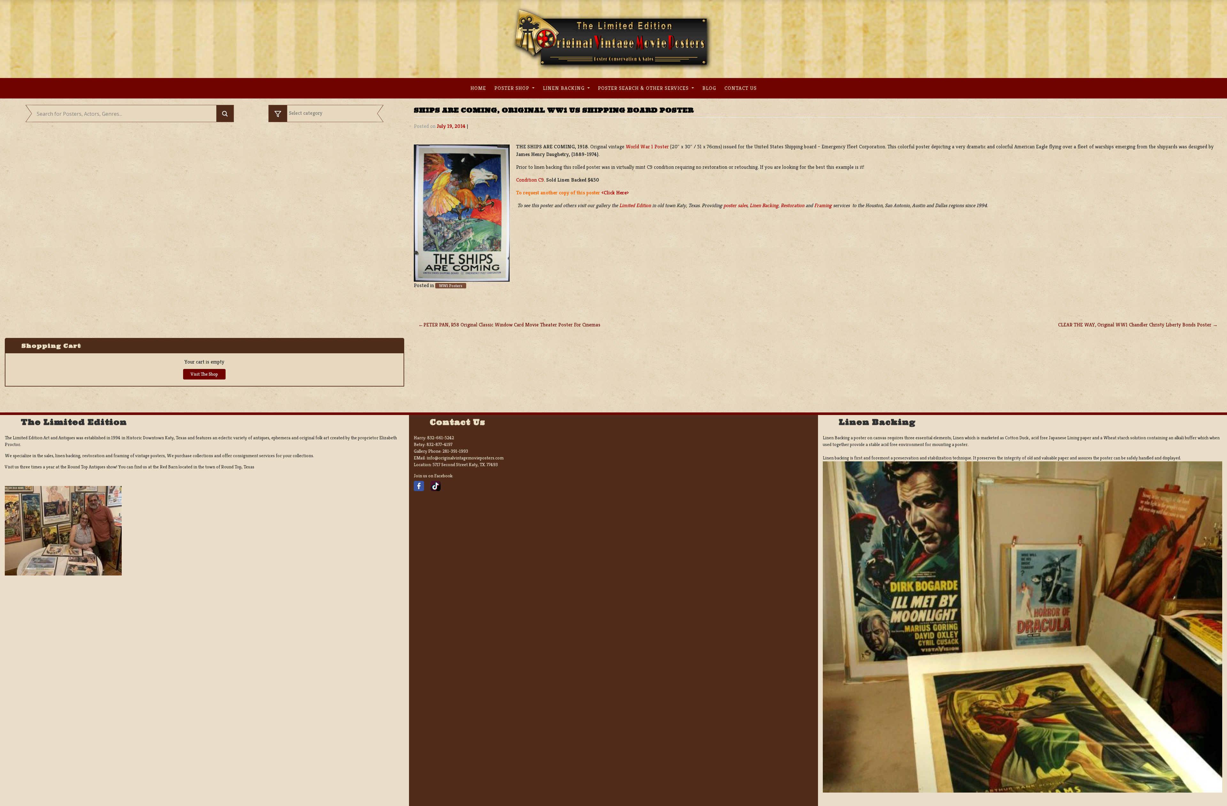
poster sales (735, 205)
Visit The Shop (204, 374)
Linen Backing (564, 88)
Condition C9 (530, 179)
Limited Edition (635, 205)
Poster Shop (512, 88)
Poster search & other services (644, 88)
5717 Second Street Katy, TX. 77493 (465, 464)
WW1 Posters (450, 285)
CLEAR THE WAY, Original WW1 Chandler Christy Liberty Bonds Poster (1134, 324)
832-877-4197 (439, 444)
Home (478, 88)
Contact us (740, 88)
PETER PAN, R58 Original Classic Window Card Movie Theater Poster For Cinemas (511, 324)
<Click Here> (615, 192)
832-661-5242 (440, 438)
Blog (709, 88)
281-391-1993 (455, 451)
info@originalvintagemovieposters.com (465, 458)
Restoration (792, 205)
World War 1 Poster (647, 146)
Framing (823, 205)
